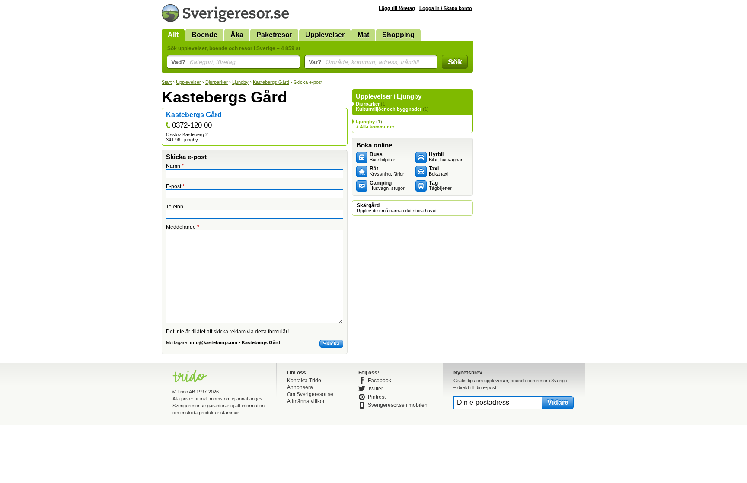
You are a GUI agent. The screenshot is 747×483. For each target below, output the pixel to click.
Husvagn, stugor (387, 185)
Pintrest (377, 397)
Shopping (398, 34)
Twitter (375, 389)
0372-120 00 (192, 125)
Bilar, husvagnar (446, 157)
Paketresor (274, 34)
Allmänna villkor (306, 401)
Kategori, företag (203, 61)
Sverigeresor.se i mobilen (398, 405)
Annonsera (300, 387)
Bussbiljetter (382, 157)
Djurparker (216, 82)
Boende (204, 34)
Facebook (379, 380)
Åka (236, 34)
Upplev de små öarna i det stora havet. (397, 208)
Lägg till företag (397, 8)
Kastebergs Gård (271, 82)
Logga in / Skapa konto (445, 8)
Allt (173, 34)
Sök (455, 62)
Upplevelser (325, 34)
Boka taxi (438, 171)
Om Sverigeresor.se (310, 394)
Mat (363, 34)
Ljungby (240, 82)
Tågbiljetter (440, 185)
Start (167, 82)
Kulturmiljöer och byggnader (388, 109)
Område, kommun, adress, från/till (364, 61)
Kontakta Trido (304, 380)
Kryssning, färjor (387, 171)
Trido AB (186, 391)
